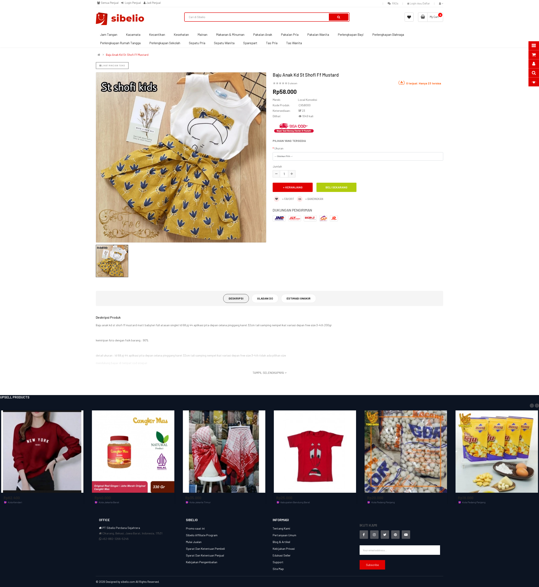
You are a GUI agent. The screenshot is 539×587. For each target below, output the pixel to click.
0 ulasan (292, 83)
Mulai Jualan (193, 542)
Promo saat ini (195, 528)
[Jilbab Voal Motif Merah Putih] (224, 451)
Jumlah (277, 166)
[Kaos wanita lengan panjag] (42, 451)
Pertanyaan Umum (284, 535)
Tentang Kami (281, 528)
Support (278, 562)
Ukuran (278, 148)
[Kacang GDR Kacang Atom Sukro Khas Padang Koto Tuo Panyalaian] (406, 451)
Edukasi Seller (282, 555)
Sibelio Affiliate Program (201, 535)
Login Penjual (132, 2)
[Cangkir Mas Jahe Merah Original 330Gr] (133, 451)
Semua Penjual (109, 2)
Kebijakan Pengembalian (201, 562)
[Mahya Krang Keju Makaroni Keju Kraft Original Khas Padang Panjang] (496, 451)
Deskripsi (236, 298)
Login (413, 3)
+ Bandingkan (314, 199)
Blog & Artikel (281, 542)
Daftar (426, 3)
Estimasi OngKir (299, 298)
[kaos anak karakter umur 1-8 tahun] (315, 451)
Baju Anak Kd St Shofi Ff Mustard (127, 54)
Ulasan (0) (265, 298)
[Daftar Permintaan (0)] (409, 17)
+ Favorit (288, 199)
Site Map (278, 569)
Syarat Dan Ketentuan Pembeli (205, 548)
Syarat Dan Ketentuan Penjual (205, 555)
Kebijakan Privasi (284, 548)
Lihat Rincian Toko (113, 65)
